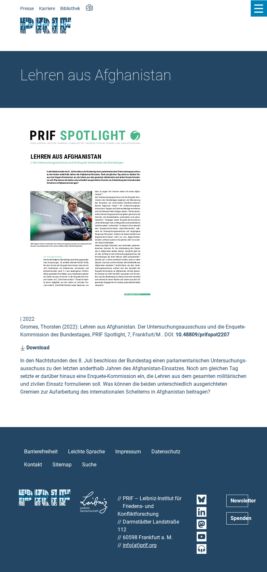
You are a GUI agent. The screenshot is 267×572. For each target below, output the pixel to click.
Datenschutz (165, 451)
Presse (27, 8)
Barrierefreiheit (41, 451)
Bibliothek (70, 8)
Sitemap (62, 465)
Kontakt (33, 465)
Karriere (47, 8)
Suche (89, 465)
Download (37, 347)
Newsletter (239, 501)
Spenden (239, 518)
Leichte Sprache (86, 451)
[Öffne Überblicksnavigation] (258, 8)
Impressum (128, 451)
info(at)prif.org (140, 545)
